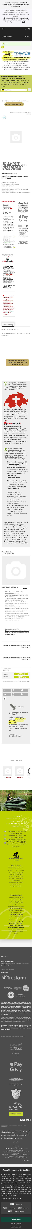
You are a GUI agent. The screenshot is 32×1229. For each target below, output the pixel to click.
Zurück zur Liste (9, 101)
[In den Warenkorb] (3, 111)
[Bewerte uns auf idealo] (26, 988)
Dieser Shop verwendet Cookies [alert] (16, 1170)
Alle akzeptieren (16, 1219)
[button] (25, 29)
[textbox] (14, 90)
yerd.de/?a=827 (9, 634)
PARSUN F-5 (26, 176)
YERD (12, 865)
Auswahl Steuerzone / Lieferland (7, 206)
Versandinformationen (16, 912)
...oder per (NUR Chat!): (9, 286)
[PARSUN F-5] (16, 669)
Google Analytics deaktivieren (8, 963)
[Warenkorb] (29, 29)
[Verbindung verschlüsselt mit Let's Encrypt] (16, 1094)
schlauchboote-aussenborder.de (16, 59)
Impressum (18, 1198)
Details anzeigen (16, 1227)
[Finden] (2, 47)
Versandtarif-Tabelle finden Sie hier (8, 223)
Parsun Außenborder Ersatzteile (14, 176)
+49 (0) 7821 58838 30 (15, 14)
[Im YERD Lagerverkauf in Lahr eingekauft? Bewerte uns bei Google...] (20, 995)
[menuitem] (8, 37)
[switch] (12, 1204)
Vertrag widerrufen (16, 1113)
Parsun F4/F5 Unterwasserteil (22, 677)
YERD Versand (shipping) (16, 895)
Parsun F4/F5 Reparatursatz (21, 674)
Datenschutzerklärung (7, 1198)
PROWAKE (12, 57)
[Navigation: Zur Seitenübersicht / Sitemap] (3, 101)
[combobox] (14, 90)
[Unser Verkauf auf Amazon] (17, 988)
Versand (5, 218)
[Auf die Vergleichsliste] (26, 126)
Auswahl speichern (16, 1223)
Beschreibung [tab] (8, 325)
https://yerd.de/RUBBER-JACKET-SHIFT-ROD (17, 631)
